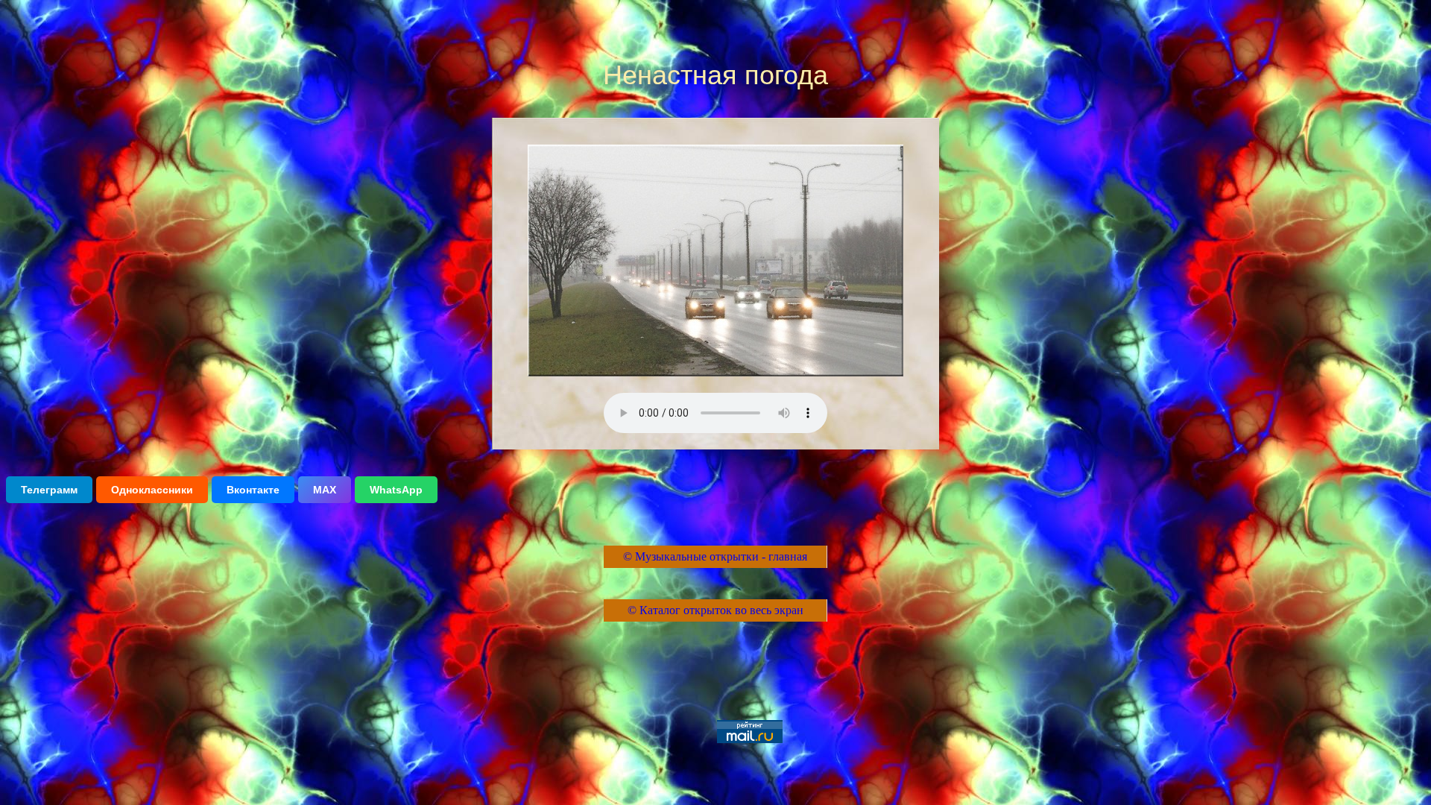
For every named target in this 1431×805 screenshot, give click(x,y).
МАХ (324, 490)
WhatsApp (396, 490)
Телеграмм (49, 490)
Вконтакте (253, 490)
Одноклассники (152, 490)
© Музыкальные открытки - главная (715, 556)
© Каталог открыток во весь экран (715, 610)
